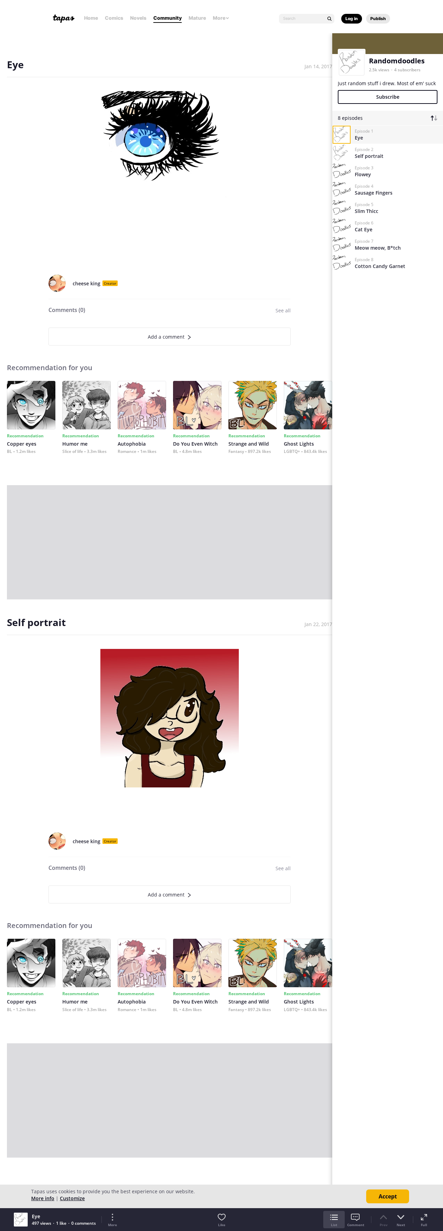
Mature (197, 18)
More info (42, 1198)
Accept (388, 1196)
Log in (351, 18)
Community (167, 18)
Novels (138, 18)
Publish (378, 18)
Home (91, 18)
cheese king (86, 283)
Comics (114, 18)
